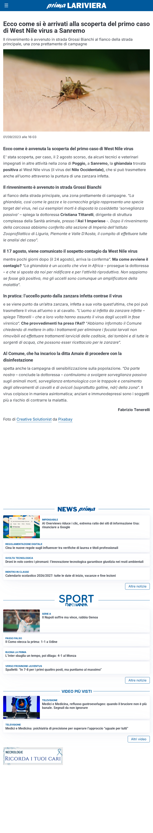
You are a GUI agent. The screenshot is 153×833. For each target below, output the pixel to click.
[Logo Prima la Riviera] (76, 5)
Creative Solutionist (34, 419)
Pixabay (65, 419)
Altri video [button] (138, 739)
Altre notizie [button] (137, 586)
